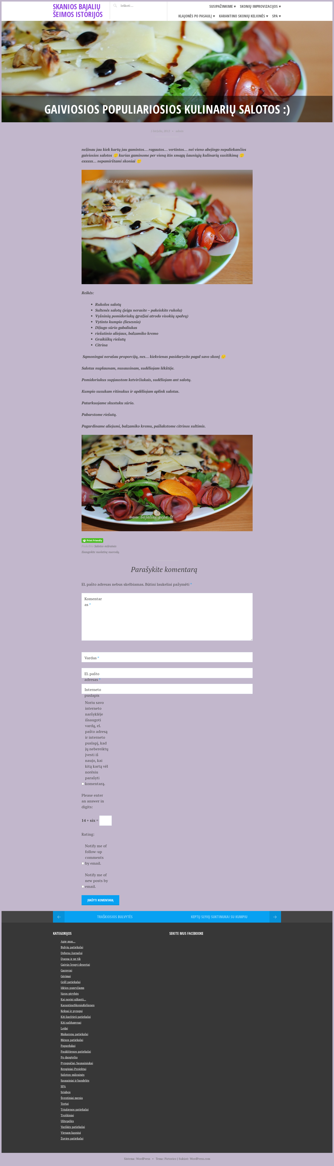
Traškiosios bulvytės (115, 916)
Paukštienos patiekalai (76, 1051)
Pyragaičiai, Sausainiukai (77, 1063)
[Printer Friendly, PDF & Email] (92, 540)
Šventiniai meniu (72, 1098)
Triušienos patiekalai (75, 1109)
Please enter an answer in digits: (93, 801)
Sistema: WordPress (137, 1159)
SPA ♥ (276, 16)
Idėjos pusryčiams (72, 988)
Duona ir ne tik (71, 959)
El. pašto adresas (92, 676)
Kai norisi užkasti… (73, 999)
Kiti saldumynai (71, 1022)
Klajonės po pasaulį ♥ (196, 16)
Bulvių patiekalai (72, 947)
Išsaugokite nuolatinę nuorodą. (101, 552)
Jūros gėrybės (70, 993)
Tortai (65, 1104)
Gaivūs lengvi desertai (75, 964)
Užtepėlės (67, 1121)
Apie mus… (68, 941)
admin (179, 131)
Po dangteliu (69, 1057)
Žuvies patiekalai (72, 1138)
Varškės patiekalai (73, 1127)
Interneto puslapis (92, 692)
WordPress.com (200, 1159)
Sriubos (66, 1092)
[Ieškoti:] (136, 6)
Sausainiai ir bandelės (75, 1080)
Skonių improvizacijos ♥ (260, 6)
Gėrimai (66, 976)
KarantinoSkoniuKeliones (78, 1005)
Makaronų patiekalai (74, 1034)
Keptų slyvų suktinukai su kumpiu (219, 916)
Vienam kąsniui (71, 1133)
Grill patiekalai (70, 982)
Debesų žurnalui (71, 953)
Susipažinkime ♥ (222, 6)
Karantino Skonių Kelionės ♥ (243, 16)
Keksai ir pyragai (72, 1011)
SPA (63, 1086)
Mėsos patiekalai (72, 1040)
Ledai (64, 1028)
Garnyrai (66, 970)
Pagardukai (68, 1046)
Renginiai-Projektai (73, 1069)
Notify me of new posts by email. (96, 880)
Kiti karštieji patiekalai (76, 1017)
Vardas (91, 657)
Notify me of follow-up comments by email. (96, 854)
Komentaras (93, 601)
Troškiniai (67, 1115)
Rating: (88, 834)
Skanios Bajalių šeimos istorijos (78, 10)
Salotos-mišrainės (105, 546)
